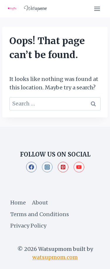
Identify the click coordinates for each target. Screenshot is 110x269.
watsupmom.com (55, 257)
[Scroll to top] (95, 260)
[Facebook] (31, 167)
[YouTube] (79, 167)
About (40, 202)
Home (18, 202)
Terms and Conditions (39, 214)
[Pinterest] (63, 167)
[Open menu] (97, 9)
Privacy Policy (28, 225)
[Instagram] (47, 167)
